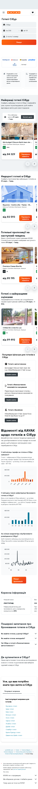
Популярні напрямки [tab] (12, 691)
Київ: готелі (9, 712)
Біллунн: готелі (11, 715)
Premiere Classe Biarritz (12, 266)
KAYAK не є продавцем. (12, 775)
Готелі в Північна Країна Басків (14, 753)
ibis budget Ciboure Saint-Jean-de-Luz (17, 142)
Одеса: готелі (10, 721)
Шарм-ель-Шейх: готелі (14, 735)
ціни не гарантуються (19, 769)
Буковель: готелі (11, 706)
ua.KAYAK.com (9, 750)
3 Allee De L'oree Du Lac (12, 328)
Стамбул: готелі (11, 729)
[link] (11, 374)
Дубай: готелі (10, 727)
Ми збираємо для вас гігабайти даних (17, 779)
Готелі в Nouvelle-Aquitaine (24, 752)
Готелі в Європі (26, 750)
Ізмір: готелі (10, 709)
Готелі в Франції (8, 752)
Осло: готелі (10, 718)
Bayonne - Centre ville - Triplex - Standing (17, 205)
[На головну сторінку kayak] (13, 12)
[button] (3, 12)
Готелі (17, 750)
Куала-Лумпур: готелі (13, 732)
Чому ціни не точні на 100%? (14, 783)
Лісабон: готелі (11, 724)
